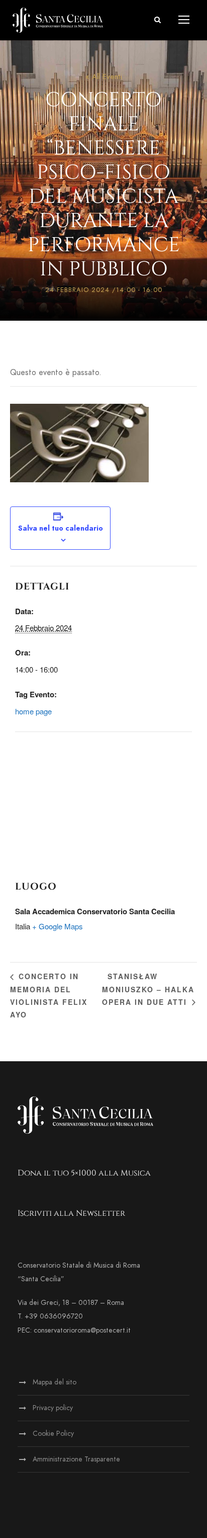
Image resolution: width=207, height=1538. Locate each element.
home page (33, 711)
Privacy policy (53, 1408)
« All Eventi (103, 76)
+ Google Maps (57, 926)
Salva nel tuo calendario (60, 528)
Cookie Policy (53, 1433)
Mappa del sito (54, 1382)
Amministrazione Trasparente (76, 1459)
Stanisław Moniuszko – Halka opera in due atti (148, 988)
